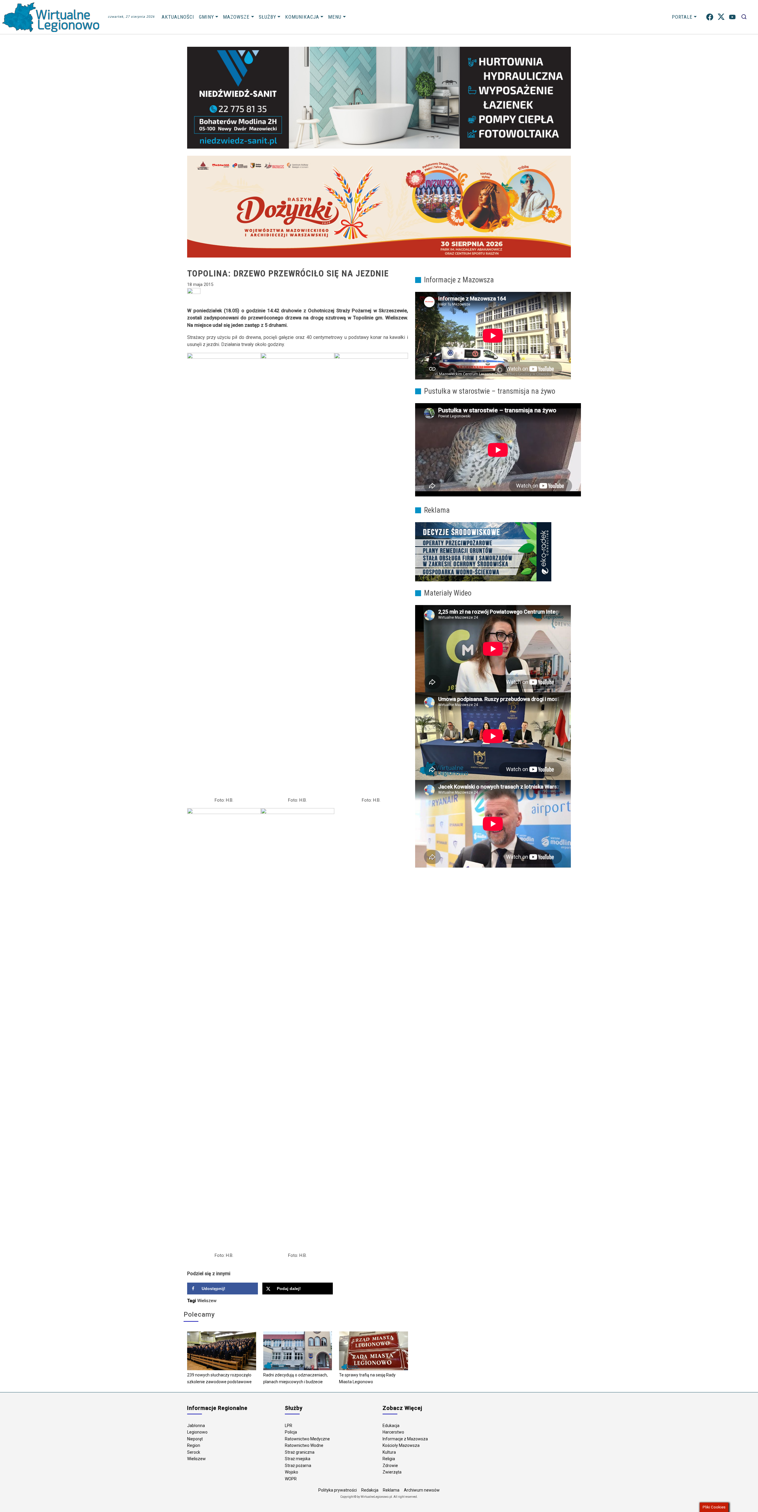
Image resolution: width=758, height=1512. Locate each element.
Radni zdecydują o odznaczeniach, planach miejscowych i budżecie (295, 1378)
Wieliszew (206, 1300)
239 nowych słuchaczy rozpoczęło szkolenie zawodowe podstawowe (219, 1378)
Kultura (389, 1452)
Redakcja (369, 1490)
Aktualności (178, 17)
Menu (334, 17)
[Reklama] (483, 551)
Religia (389, 1458)
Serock (193, 1452)
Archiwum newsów (422, 1490)
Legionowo (197, 1432)
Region (193, 1445)
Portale (682, 17)
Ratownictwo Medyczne (307, 1439)
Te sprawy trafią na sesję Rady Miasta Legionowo (367, 1378)
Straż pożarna (298, 1465)
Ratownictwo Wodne (304, 1445)
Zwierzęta (392, 1472)
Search (744, 17)
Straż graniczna (299, 1452)
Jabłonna (196, 1425)
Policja (291, 1432)
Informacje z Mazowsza (405, 1439)
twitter (721, 17)
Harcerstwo (393, 1432)
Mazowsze (236, 17)
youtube (732, 17)
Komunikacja (302, 17)
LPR (288, 1425)
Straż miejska (297, 1458)
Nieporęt (195, 1439)
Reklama (391, 1490)
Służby (267, 17)
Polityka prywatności (337, 1490)
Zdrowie (390, 1465)
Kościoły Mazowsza (401, 1445)
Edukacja (391, 1425)
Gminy (206, 17)
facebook (709, 17)
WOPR (291, 1478)
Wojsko (291, 1472)
